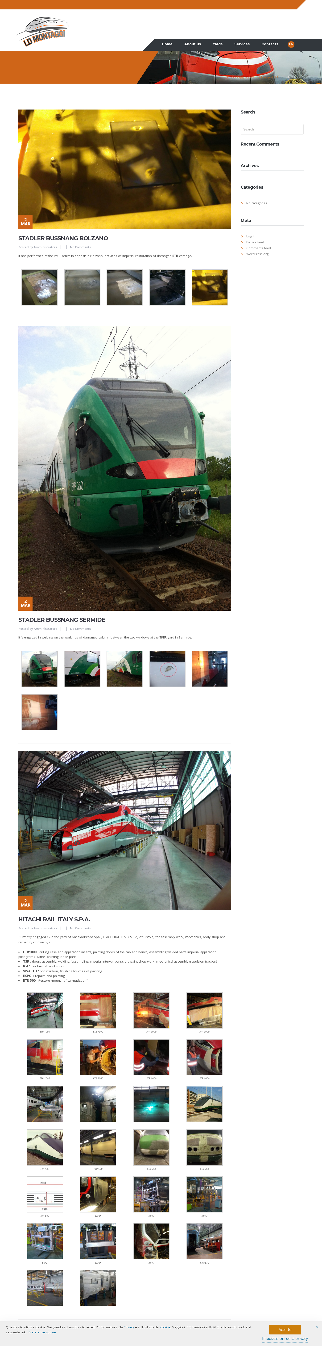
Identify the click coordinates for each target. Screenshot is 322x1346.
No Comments (80, 247)
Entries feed (255, 242)
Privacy (129, 1327)
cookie (165, 1327)
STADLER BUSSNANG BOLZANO (63, 238)
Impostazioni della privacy (285, 1338)
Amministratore (46, 247)
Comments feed (258, 248)
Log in (251, 236)
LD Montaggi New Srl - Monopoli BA (252, 77)
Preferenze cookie (42, 1332)
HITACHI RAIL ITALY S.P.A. (54, 919)
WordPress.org (257, 254)
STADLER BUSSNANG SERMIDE (61, 619)
